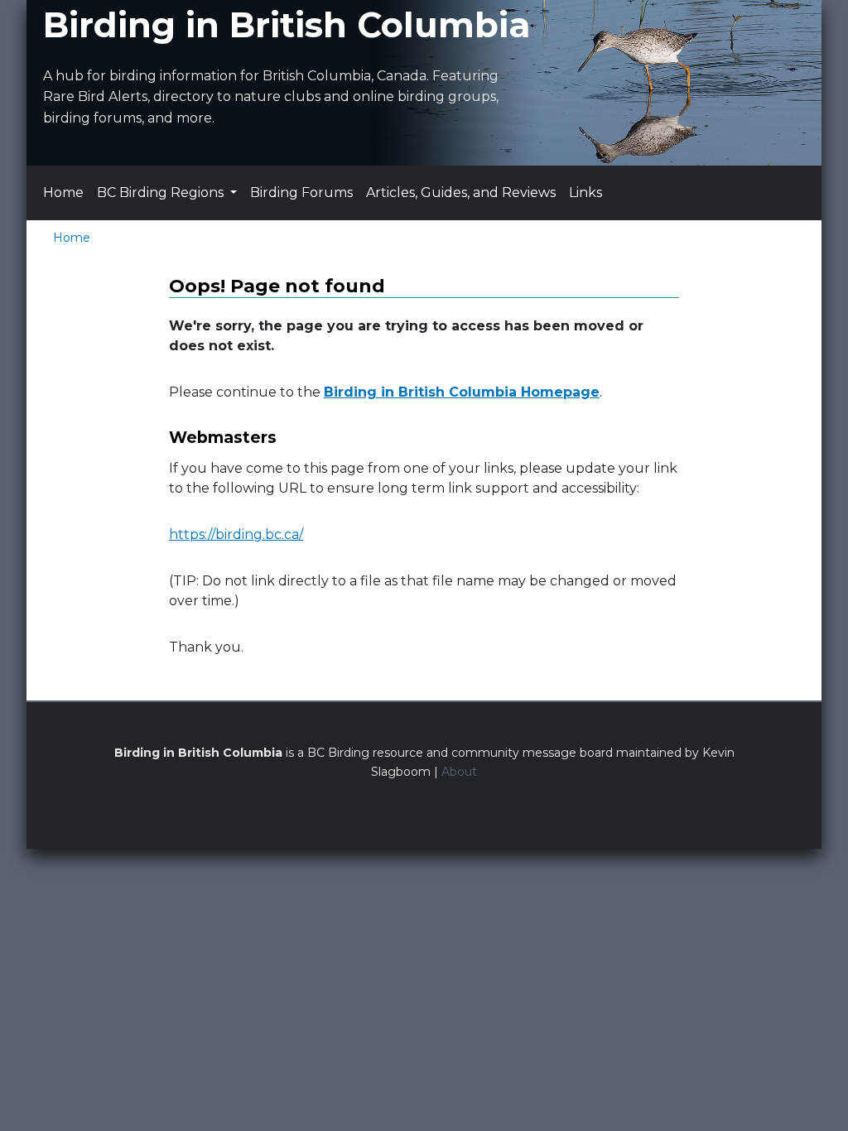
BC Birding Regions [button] (162, 192)
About (459, 771)
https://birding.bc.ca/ (236, 534)
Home (63, 192)
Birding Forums (301, 192)
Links (585, 192)
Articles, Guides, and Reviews (461, 192)
